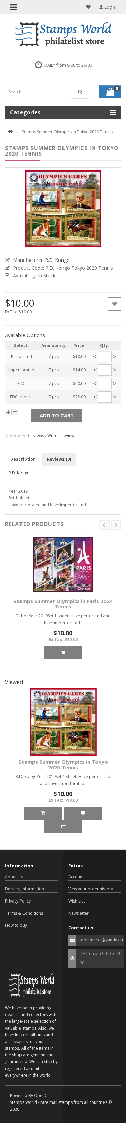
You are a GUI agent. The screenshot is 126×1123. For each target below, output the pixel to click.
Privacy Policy (18, 901)
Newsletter (78, 913)
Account (76, 877)
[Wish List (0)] (88, 7)
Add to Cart (57, 415)
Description (23, 459)
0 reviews (35, 435)
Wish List (76, 901)
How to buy (16, 925)
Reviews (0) (59, 459)
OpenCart (43, 1095)
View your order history (90, 889)
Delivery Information (24, 889)
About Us (14, 877)
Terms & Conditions (24, 913)
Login (109, 7)
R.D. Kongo (19, 473)
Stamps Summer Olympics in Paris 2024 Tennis (63, 604)
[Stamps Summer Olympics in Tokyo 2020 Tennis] (63, 208)
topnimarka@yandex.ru (102, 940)
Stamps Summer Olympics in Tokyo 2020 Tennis (63, 764)
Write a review (60, 435)
